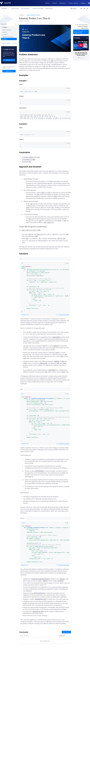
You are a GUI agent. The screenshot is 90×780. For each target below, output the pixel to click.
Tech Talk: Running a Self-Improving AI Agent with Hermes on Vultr (81, 54)
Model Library (49, 8)
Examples (4, 32)
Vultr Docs (4, 8)
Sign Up (8, 60)
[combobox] (64, 635)
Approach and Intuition (7, 36)
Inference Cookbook (38, 8)
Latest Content (15, 8)
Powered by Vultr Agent (64, 314)
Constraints (5, 34)
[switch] (15, 24)
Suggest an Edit (9, 71)
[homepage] (5, 3)
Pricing (70, 3)
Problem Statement (6, 30)
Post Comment (66, 632)
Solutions (4, 39)
